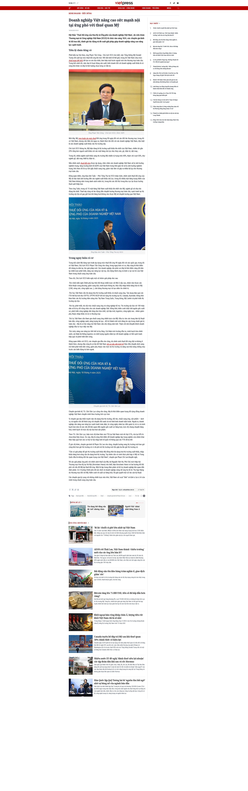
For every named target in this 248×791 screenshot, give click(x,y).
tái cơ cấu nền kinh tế (115, 344)
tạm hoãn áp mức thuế (87, 138)
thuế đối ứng (85, 163)
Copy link (142, 489)
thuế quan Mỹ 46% (76, 60)
